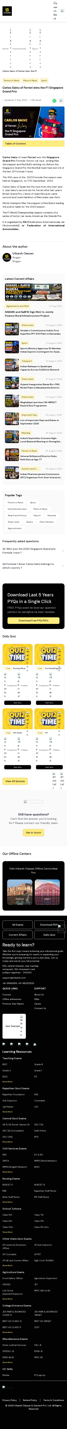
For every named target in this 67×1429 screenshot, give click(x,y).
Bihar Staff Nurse (11, 1197)
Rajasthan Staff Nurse (45, 1190)
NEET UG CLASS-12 (12, 1321)
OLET (36, 1327)
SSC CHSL (7, 1136)
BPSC (37, 1166)
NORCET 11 (7, 1184)
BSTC (5, 1076)
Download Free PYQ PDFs (33, 620)
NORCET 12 (39, 1184)
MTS (36, 1136)
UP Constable (9, 1254)
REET (4, 1064)
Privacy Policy (9, 1400)
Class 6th (7, 1214)
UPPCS (5, 1160)
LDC (36, 1106)
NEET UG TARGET (42, 1321)
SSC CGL (39, 1124)
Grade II (6, 1070)
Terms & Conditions (53, 1400)
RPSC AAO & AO (42, 1290)
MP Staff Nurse (41, 1197)
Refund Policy (30, 1400)
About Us (39, 994)
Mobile (5, 1375)
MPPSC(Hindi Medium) (45, 1160)
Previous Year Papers (13, 1003)
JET (36, 1284)
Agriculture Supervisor (45, 1278)
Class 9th (39, 1221)
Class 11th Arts (41, 1227)
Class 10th (7, 1227)
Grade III (38, 1064)
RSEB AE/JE (8, 1357)
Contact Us (40, 1008)
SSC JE (38, 1345)
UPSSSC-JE (8, 1351)
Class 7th (39, 1214)
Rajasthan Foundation (13, 1094)
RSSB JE (38, 1351)
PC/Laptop (39, 1375)
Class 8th (7, 1221)
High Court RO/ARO (44, 1260)
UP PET (37, 1254)
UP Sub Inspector (43, 1244)
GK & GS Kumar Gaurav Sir (16, 1124)
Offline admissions (11, 999)
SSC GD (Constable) (13, 1130)
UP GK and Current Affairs (15, 1260)
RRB (4, 1190)
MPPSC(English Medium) (14, 1166)
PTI (35, 1076)
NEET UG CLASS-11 (11, 1327)
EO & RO (38, 1154)
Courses (6, 994)
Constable (39, 1100)
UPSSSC (6, 1284)
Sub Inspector (9, 1100)
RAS (36, 1094)
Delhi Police (40, 1130)
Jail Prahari (7, 1106)
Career (37, 1003)
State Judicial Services (14, 1345)
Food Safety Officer (12, 1278)
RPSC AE (38, 1357)
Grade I (38, 1070)
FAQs (36, 999)
